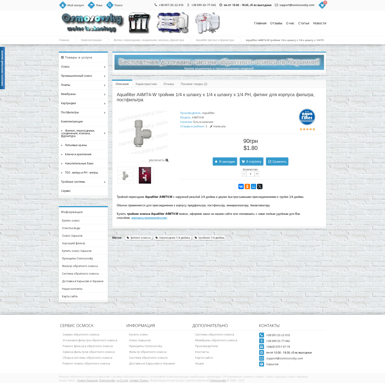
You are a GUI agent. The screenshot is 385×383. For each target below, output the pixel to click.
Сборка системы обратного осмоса (87, 358)
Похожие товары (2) (194, 84)
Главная (260, 23)
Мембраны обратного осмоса (216, 340)
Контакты (202, 352)
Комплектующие (91, 40)
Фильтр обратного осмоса (80, 266)
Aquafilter (208, 113)
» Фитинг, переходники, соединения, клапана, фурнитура (77, 133)
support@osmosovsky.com (297, 5)
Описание (122, 84)
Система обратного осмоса (80, 273)
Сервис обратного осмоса (81, 334)
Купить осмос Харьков (76, 251)
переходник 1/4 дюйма (174, 238)
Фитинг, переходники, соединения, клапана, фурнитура (149, 40)
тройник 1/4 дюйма (211, 238)
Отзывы (276, 23)
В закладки (227, 161)
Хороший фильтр (73, 243)
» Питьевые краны (74, 145)
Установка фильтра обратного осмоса (90, 340)
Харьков (272, 364)
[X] (259, 186)
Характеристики (146, 84)
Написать (219, 126)
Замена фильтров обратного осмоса (89, 352)
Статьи (303, 23)
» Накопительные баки (77, 163)
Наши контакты (72, 289)
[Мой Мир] (253, 186)
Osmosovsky (107, 380)
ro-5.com (122, 380)
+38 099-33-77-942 (203, 5)
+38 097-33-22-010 (171, 5)
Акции (199, 363)
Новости (319, 23)
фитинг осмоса (141, 238)
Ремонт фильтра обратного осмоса (88, 346)
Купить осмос (71, 220)
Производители (206, 346)
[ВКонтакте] (241, 186)
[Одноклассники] (247, 186)
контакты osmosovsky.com (149, 217)
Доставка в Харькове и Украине (83, 281)
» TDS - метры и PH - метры (79, 172)
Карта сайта (70, 296)
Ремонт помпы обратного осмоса (86, 363)
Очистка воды (71, 228)
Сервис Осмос (138, 380)
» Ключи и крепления (76, 154)
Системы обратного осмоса (214, 334)
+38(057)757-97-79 (278, 347)
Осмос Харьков (72, 236)
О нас (290, 23)
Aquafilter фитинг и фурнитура (215, 40)
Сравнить (279, 161)
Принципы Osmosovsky (77, 258)
